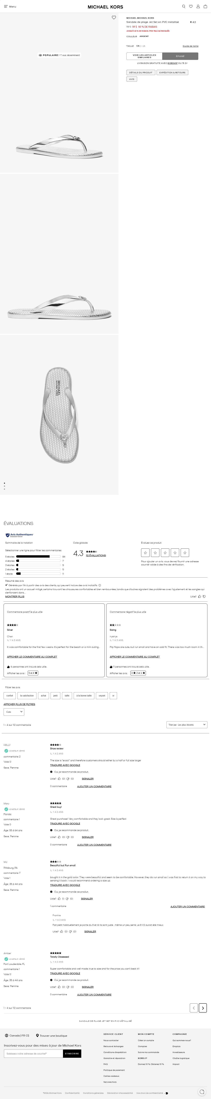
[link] (142, 1058)
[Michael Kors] (105, 6)
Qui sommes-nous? (182, 1040)
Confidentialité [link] (72, 1093)
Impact (176, 1064)
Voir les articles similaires (144, 56)
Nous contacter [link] (111, 1040)
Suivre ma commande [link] (148, 1052)
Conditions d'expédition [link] (115, 1052)
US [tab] (143, 46)
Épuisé (180, 56)
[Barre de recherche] (183, 6)
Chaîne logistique (181, 1058)
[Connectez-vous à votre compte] (198, 6)
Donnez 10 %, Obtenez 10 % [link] (151, 1064)
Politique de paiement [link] (114, 1070)
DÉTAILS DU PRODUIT (140, 72)
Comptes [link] (142, 1046)
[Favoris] (191, 6)
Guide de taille (190, 46)
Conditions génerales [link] (93, 1093)
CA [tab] (137, 46)
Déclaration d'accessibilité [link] (120, 1093)
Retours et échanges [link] (113, 1046)
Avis (131, 79)
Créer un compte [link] (146, 1040)
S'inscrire (72, 1053)
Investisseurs (179, 1052)
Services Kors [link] (110, 1082)
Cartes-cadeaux (111, 1076)
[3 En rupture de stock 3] (4, 489)
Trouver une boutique (53, 1035)
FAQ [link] (106, 1064)
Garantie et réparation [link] (114, 1058)
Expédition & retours (172, 72)
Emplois (176, 1046)
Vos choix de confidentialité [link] (150, 1093)
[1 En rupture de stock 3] (4, 483)
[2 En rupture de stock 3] (4, 486)
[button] (202, 1092)
